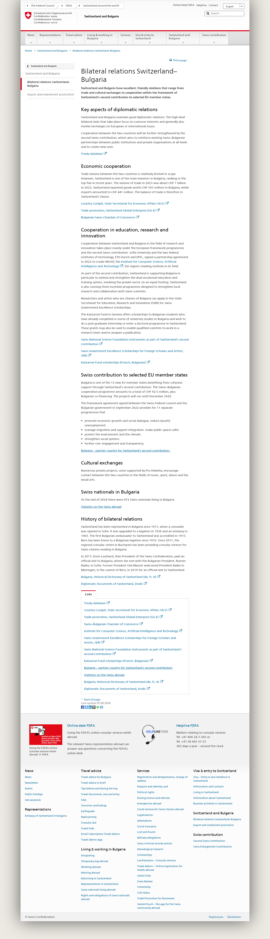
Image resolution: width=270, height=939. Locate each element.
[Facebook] (83, 706)
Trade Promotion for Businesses (155, 898)
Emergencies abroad (149, 803)
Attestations (144, 820)
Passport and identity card (152, 786)
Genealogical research (150, 849)
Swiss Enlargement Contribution (212, 846)
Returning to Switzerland (96, 878)
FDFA (69, 5)
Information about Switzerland (212, 797)
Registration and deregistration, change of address (162, 779)
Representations (50, 35)
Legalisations (145, 814)
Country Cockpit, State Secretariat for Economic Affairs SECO (122, 203)
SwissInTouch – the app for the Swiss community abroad (158, 906)
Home (28, 50)
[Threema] (94, 706)
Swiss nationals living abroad (98, 889)
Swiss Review (145, 881)
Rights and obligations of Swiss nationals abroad (105, 897)
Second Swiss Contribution (209, 841)
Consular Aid (88, 822)
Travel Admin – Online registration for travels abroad (159, 868)
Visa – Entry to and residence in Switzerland (211, 779)
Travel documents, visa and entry (100, 794)
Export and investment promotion (213, 825)
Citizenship (144, 887)
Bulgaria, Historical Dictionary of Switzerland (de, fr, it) (118, 577)
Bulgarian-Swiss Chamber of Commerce (108, 217)
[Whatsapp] (98, 706)
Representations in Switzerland (99, 884)
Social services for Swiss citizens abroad (160, 809)
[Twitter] (87, 706)
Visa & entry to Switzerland (144, 36)
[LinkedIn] (90, 706)
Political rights (145, 792)
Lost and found (146, 832)
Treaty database (92, 154)
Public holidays (34, 794)
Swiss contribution (214, 35)
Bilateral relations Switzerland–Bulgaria (217, 819)
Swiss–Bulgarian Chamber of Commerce (111, 624)
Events (28, 788)
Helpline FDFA (187, 726)
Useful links (144, 875)
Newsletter (31, 782)
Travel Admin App (91, 839)
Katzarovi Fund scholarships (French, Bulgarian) (113, 362)
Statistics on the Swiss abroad (101, 507)
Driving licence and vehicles (153, 797)
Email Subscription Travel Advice (100, 834)
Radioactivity (88, 816)
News (31, 35)
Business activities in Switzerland (212, 803)
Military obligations (149, 837)
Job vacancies (33, 799)
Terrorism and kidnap (94, 805)
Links (86, 594)
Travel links (87, 828)
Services (126, 35)
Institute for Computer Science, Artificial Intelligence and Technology (131, 631)
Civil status (143, 892)
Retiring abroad (90, 872)
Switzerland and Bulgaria (179, 36)
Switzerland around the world (101, 5)
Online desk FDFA (81, 726)
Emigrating (87, 855)
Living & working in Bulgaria (99, 36)
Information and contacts (208, 786)
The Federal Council (43, 5)
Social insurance (146, 826)
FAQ (83, 799)
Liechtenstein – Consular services (156, 860)
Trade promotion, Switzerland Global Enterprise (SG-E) (118, 210)
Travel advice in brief (93, 782)
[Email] (101, 706)
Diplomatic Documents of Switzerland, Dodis (112, 584)
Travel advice (74, 35)
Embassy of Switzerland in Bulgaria (46, 815)
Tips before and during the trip (99, 788)
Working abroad (91, 866)
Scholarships (144, 854)
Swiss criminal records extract (154, 843)
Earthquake (88, 811)
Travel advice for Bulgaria (96, 777)
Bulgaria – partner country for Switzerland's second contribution (126, 450)
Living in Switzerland (206, 792)
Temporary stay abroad (94, 861)
